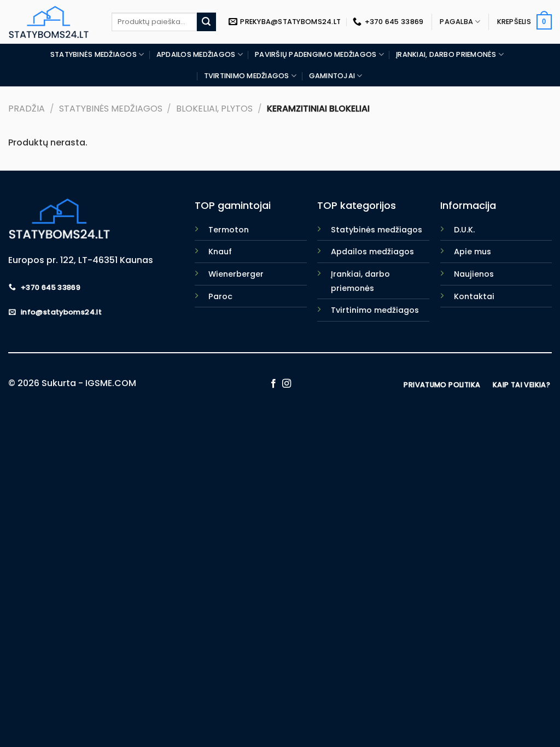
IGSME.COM (110, 383)
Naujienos (474, 274)
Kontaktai (474, 296)
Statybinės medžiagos (93, 54)
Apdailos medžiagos (196, 54)
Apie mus (472, 251)
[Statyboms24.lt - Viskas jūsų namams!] (51, 22)
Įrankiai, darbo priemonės (446, 54)
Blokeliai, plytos (214, 108)
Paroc (220, 296)
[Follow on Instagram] (286, 384)
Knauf (220, 251)
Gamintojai (332, 75)
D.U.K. (464, 229)
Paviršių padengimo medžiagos (315, 54)
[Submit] (206, 22)
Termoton (228, 229)
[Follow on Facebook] (273, 384)
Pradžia (26, 108)
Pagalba (456, 21)
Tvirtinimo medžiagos (246, 75)
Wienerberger (236, 274)
